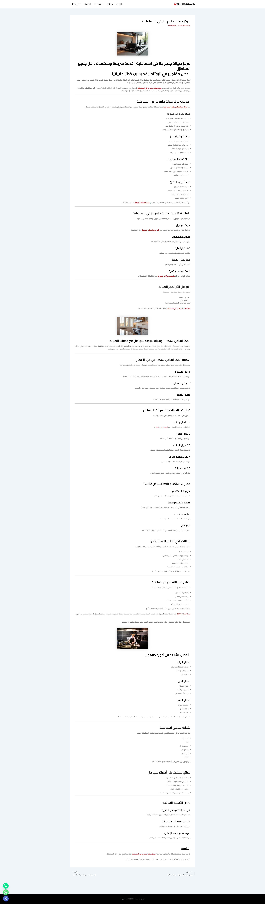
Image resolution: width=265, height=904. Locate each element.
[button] (95, 4)
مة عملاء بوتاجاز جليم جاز (166, 276)
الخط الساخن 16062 (183, 613)
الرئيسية (119, 4)
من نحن (110, 4)
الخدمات (100, 4)
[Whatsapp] (6, 892)
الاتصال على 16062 (161, 427)
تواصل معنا (76, 4)
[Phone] (6, 886)
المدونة (88, 4)
